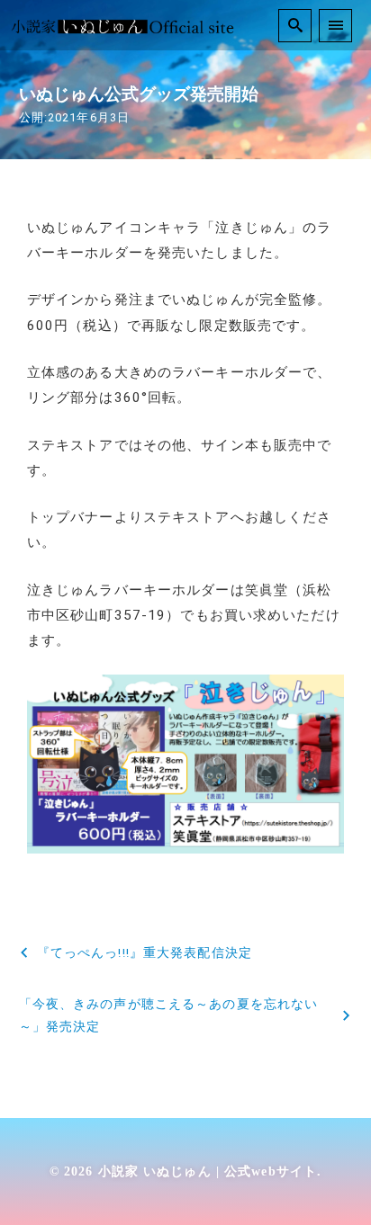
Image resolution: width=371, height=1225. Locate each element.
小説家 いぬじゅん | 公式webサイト (207, 1171)
